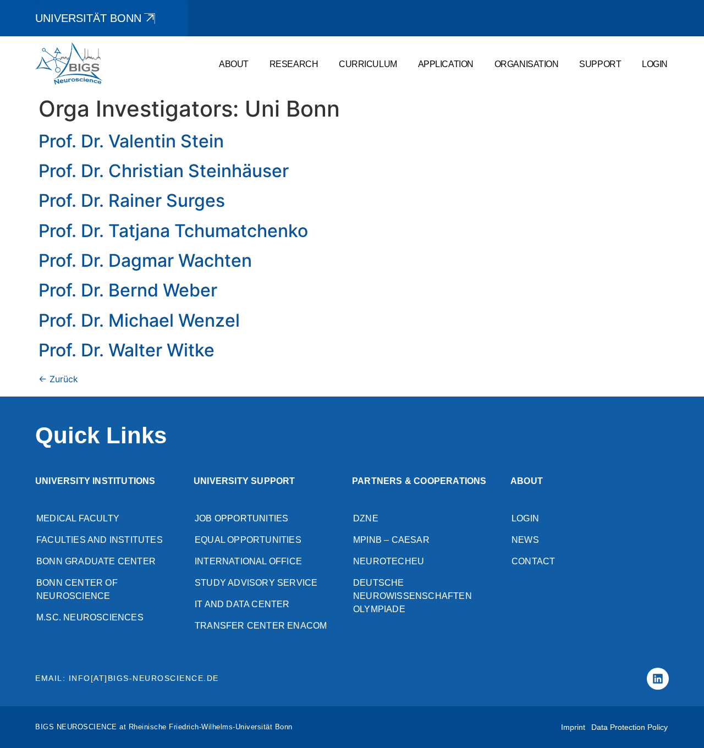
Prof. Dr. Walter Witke (126, 350)
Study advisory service (256, 582)
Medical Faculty (77, 518)
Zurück (58, 378)
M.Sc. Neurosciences (90, 617)
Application (446, 64)
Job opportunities (241, 518)
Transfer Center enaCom (261, 625)
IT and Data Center (242, 604)
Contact (533, 561)
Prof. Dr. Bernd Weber (127, 290)
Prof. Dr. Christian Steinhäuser (163, 171)
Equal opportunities (248, 539)
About (234, 64)
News (525, 539)
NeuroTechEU (388, 561)
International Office (248, 561)
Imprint (573, 727)
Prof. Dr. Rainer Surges (131, 200)
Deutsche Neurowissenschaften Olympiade (412, 596)
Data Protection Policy (629, 727)
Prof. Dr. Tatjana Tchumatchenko (173, 230)
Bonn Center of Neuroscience (77, 589)
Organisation (526, 64)
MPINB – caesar (391, 539)
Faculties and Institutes (99, 539)
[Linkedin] (658, 679)
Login (655, 64)
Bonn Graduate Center (96, 561)
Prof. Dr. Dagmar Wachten (145, 260)
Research (294, 64)
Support (600, 64)
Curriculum (368, 64)
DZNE (365, 518)
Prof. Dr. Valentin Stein (131, 141)
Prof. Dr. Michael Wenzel (139, 320)
